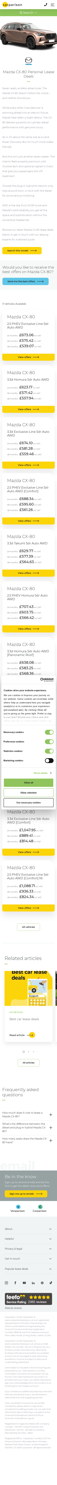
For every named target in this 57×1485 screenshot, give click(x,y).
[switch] (49, 741)
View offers (24, 357)
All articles (29, 1062)
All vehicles (28, 927)
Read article (17, 1035)
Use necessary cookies (28, 802)
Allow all (28, 782)
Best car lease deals (24, 1019)
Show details (41, 773)
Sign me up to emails (22, 1193)
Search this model (18, 250)
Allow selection (28, 792)
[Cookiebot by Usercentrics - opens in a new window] (41, 680)
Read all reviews (13, 1307)
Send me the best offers (21, 281)
